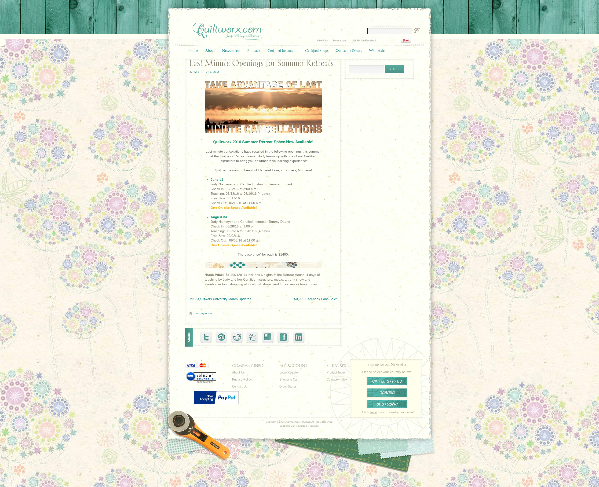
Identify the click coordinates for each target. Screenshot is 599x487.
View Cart (322, 40)
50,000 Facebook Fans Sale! (315, 299)
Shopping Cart (289, 379)
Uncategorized (203, 313)
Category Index (337, 379)
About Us (238, 372)
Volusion (314, 426)
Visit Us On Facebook (364, 40)
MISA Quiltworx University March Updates (220, 299)
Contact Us (239, 386)
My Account (340, 40)
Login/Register (289, 372)
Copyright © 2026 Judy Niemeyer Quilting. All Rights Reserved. (299, 422)
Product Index (336, 372)
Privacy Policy (242, 379)
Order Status (288, 386)
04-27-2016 (212, 71)
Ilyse (196, 71)
